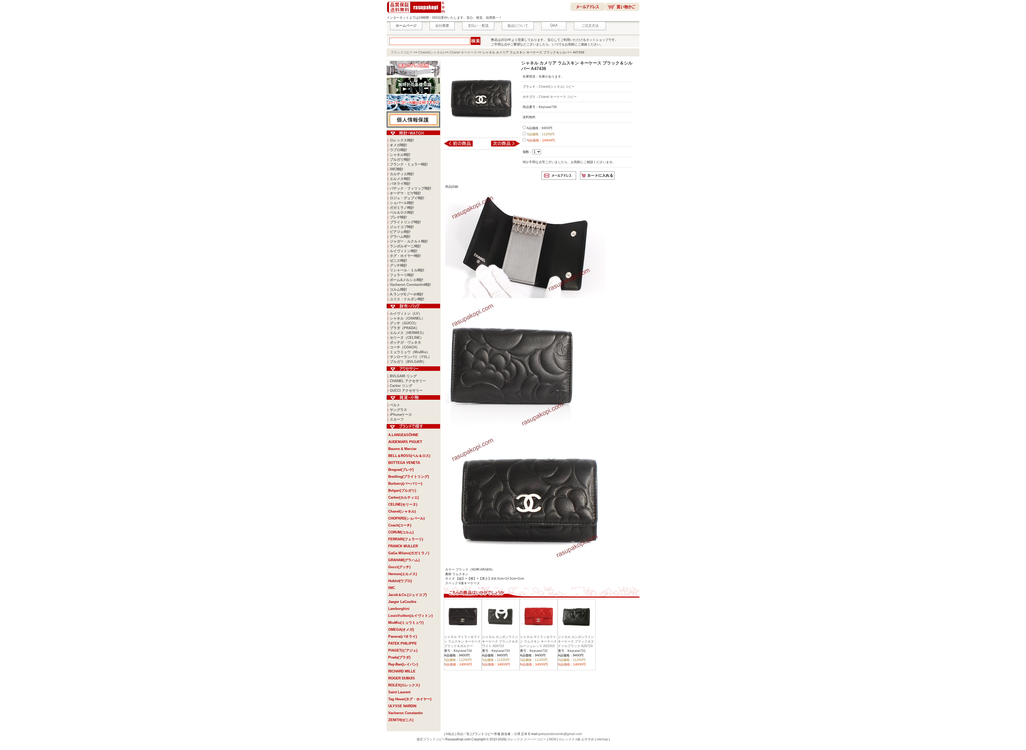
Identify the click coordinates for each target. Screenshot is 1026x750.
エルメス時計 (400, 179)
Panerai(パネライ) (402, 636)
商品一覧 (463, 734)
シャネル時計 (400, 155)
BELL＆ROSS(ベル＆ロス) (409, 456)
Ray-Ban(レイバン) (403, 664)
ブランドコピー (402, 52)
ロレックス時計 (402, 140)
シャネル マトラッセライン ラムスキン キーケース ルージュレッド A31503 (538, 641)
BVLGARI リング (403, 376)
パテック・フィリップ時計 (411, 188)
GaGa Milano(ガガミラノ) (408, 553)
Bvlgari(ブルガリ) (402, 491)
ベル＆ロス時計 (402, 212)
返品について (517, 26)
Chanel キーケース (463, 52)
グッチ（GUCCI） (404, 323)
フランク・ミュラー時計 (409, 164)
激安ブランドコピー (431, 739)
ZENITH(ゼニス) (400, 720)
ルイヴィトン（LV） (406, 313)
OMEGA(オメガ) (401, 630)
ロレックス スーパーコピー (526, 739)
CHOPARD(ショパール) (406, 518)
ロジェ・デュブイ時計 (407, 198)
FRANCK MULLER (403, 546)
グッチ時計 (398, 265)
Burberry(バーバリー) (405, 484)
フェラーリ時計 (402, 275)
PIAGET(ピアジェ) (402, 650)
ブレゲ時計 (398, 217)
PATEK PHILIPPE (402, 643)
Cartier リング (401, 386)
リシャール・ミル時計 (407, 270)
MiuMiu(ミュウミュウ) (405, 623)
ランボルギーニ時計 (405, 246)
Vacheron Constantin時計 (410, 285)
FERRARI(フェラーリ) (405, 539)
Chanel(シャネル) (431, 52)
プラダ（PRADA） (404, 328)
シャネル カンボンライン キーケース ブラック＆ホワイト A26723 (500, 641)
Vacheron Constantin (405, 713)
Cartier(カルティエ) (403, 497)
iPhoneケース (401, 415)
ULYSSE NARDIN (402, 706)
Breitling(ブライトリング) (408, 477)
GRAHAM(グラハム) (403, 560)
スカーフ (397, 419)
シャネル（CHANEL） (407, 318)
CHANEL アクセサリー (408, 381)
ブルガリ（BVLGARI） (408, 362)
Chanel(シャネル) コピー (557, 87)
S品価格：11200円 (540, 134)
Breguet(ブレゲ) (401, 470)
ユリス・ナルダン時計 (407, 299)
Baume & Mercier (402, 449)
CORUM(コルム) (401, 532)
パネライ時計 (400, 184)
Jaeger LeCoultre (402, 602)
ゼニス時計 (398, 261)
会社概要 (442, 26)
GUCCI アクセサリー (406, 391)
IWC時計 (396, 169)
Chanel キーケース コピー (558, 97)
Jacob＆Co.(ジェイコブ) (407, 595)
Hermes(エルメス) (402, 574)
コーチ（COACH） (404, 347)
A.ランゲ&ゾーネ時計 (406, 294)
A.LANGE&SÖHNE (403, 435)
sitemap (602, 739)
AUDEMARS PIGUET (405, 442)
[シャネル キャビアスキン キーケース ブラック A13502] (462, 146)
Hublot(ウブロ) (400, 581)
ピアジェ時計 (400, 232)
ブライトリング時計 (405, 222)
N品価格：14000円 (540, 140)
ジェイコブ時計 (402, 227)
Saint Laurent (399, 692)
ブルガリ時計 (400, 159)
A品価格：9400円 (539, 128)
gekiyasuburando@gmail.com (560, 734)
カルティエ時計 (402, 174)
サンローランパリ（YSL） (411, 357)
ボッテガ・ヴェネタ (405, 342)
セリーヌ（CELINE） (406, 338)
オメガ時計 (398, 145)
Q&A (554, 25)
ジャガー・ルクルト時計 (409, 241)
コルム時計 (398, 289)
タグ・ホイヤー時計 (405, 256)
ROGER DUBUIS (401, 678)
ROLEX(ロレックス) (404, 685)
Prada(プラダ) (399, 657)
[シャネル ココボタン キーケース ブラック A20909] (502, 146)
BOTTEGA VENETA (404, 463)
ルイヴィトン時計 (404, 251)
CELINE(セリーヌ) (402, 504)
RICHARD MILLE (401, 671)
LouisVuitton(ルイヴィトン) (410, 616)
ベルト (395, 405)
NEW (552, 739)
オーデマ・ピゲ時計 (405, 193)
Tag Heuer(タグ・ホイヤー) (409, 699)
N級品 (450, 734)
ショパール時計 (402, 203)
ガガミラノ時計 (402, 208)
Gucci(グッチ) (399, 567)
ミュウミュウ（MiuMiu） (410, 352)
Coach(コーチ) (399, 525)
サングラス (398, 410)
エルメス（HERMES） (408, 333)
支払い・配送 (478, 26)
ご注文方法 (590, 26)
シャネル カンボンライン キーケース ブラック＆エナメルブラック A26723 (576, 641)
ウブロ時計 (398, 150)
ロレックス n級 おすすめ (576, 739)
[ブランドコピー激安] (417, 14)
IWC (391, 588)
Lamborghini (399, 609)
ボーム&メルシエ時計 (406, 280)
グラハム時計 (400, 236)
